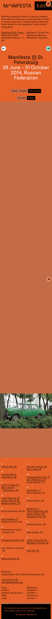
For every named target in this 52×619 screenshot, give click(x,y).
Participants (34, 91)
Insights (23, 91)
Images (31, 98)
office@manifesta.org (11, 582)
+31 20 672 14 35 (9, 580)
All (2, 41)
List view (21, 98)
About (14, 91)
